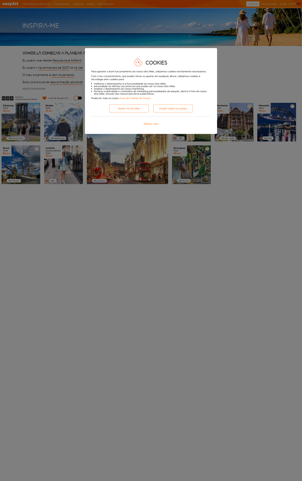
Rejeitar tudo (151, 123)
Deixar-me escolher (129, 108)
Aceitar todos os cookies (173, 108)
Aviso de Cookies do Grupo (134, 98)
